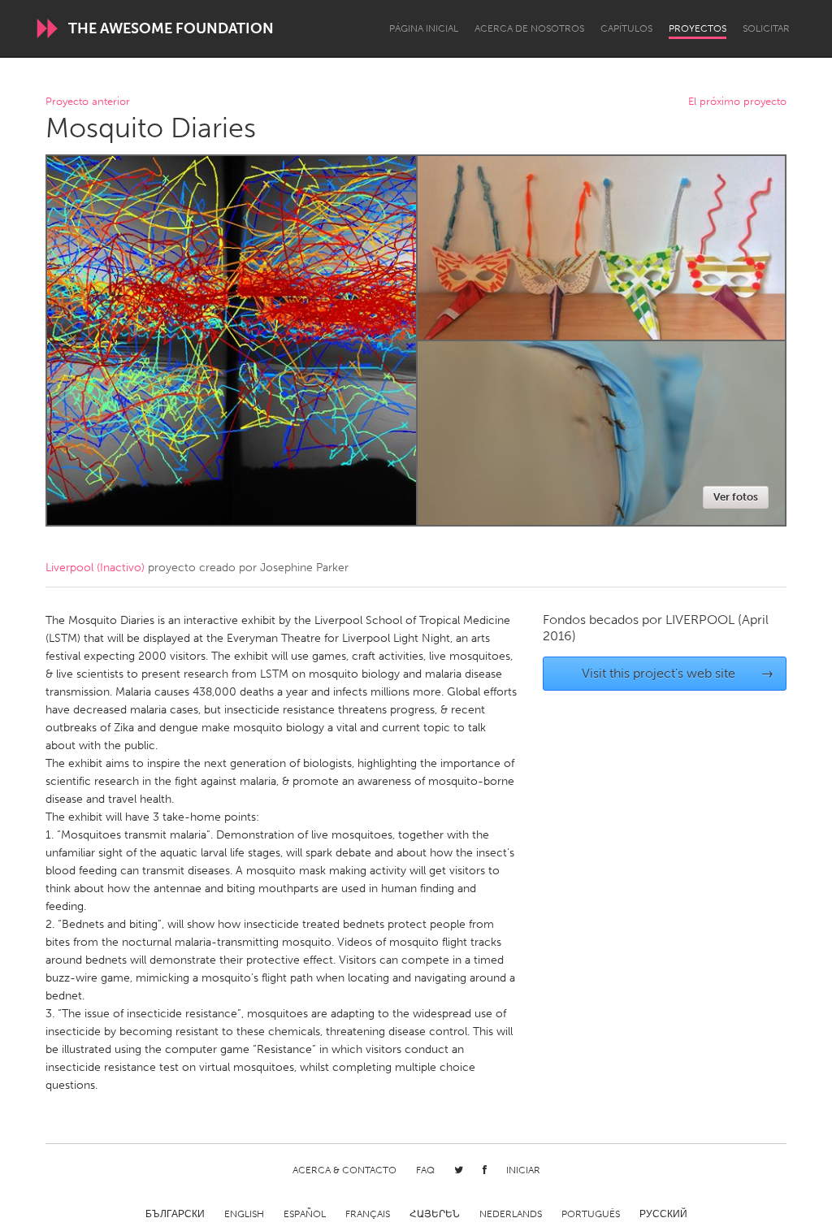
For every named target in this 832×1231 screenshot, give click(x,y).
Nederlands (510, 1214)
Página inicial (423, 28)
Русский (663, 1214)
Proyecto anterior (88, 102)
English (244, 1214)
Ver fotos (735, 497)
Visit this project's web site (678, 673)
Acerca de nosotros (529, 28)
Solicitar (766, 28)
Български (175, 1214)
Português (590, 1214)
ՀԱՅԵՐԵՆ (435, 1214)
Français (367, 1214)
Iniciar (523, 1170)
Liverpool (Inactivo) (95, 567)
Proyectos (697, 28)
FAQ (425, 1170)
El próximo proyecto (737, 102)
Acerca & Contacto (344, 1170)
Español (305, 1214)
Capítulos (626, 28)
